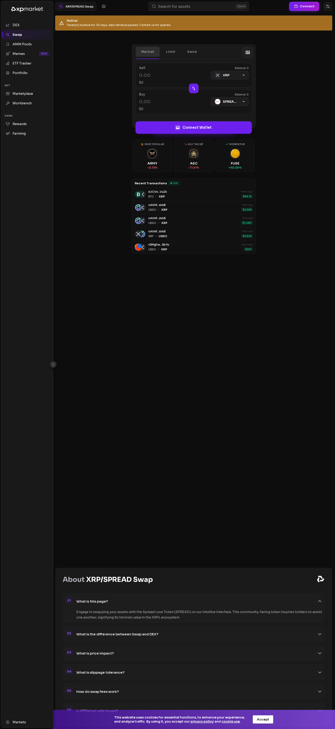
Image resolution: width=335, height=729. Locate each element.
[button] (148, 52)
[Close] (53, 364)
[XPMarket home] (27, 9)
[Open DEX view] (247, 52)
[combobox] (196, 6)
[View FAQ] (103, 6)
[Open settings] (327, 6)
